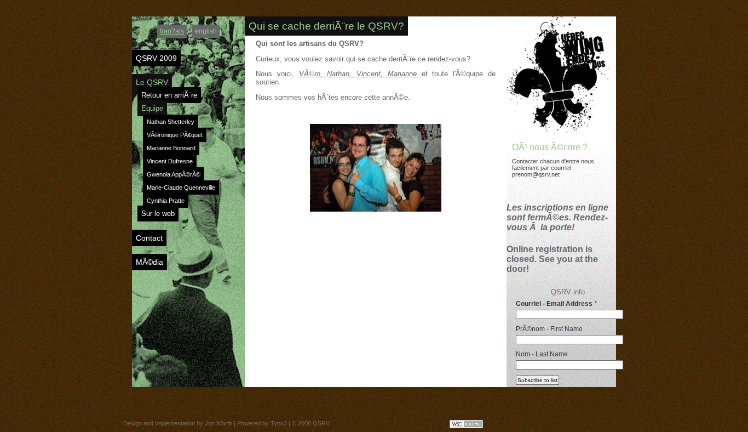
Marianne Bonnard (171, 148)
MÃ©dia (149, 262)
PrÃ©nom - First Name (549, 329)
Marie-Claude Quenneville (181, 187)
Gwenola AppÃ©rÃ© (173, 174)
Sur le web (158, 213)
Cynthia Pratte (166, 200)
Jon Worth (218, 423)
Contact (149, 238)
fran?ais (172, 31)
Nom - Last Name (542, 354)
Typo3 (279, 423)
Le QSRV (152, 82)
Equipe (152, 108)
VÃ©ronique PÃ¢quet (175, 135)
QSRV (321, 423)
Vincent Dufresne (170, 161)
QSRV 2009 (156, 58)
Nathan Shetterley (170, 121)
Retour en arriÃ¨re (169, 95)
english (206, 31)
